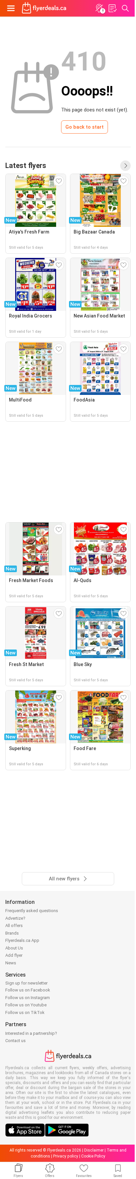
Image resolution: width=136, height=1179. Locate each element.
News (10, 962)
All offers (14, 925)
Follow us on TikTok (25, 1012)
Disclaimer (94, 1150)
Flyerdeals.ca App (22, 940)
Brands (12, 933)
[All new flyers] (125, 165)
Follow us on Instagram (27, 997)
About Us (14, 948)
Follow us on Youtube (26, 1004)
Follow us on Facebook (27, 990)
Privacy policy (65, 1156)
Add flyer (13, 955)
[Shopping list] (112, 8)
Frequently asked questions (31, 910)
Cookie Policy (93, 1156)
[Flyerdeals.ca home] (44, 8)
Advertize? (15, 918)
